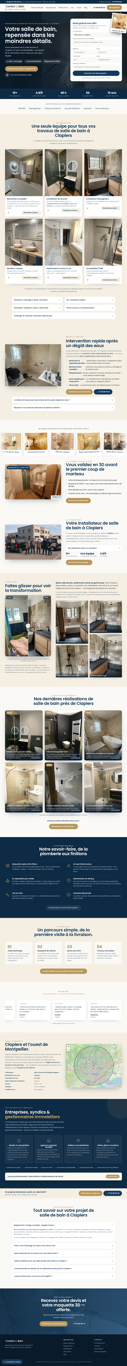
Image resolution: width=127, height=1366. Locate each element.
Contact (97, 1346)
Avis (72, 8)
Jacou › (8, 1084)
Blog (85, 8)
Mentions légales (100, 1352)
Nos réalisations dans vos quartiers (82, 548)
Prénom (75, 49)
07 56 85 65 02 (99, 1343)
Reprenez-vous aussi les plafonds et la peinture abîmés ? (37, 407)
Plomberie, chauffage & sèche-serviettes (31, 300)
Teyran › (37, 1075)
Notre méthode (37, 8)
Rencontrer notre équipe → (79, 562)
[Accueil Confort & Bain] (14, 1341)
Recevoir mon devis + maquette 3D (22, 69)
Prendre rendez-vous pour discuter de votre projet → (63, 971)
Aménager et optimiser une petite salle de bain (33, 316)
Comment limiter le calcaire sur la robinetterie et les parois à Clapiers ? (43, 1268)
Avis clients (67, 1352)
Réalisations (63, 8)
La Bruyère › (9, 1072)
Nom (98, 49)
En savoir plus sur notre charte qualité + (63, 908)
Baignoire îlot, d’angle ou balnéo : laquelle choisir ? (34, 1225)
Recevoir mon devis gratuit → (96, 73)
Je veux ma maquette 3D (78, 500)
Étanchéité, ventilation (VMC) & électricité (31, 308)
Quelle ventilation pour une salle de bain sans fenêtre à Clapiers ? (40, 1261)
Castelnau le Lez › (12, 1078)
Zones (79, 8)
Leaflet (109, 1086)
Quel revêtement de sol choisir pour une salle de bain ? (36, 1253)
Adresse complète (79, 63)
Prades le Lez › (10, 1090)
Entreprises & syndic (13, 1362)
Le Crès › (37, 1078)
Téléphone (76, 56)
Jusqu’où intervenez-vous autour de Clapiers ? (33, 1276)
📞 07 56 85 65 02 (103, 392)
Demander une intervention (79, 392)
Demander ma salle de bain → (63, 826)
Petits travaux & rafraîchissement (80, 308)
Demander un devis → (31, 213)
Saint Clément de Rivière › (15, 1081)
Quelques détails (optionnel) (83, 38)
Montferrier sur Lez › (12, 1075)
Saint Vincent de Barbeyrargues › (47, 1072)
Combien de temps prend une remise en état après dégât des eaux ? (42, 400)
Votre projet (77, 31)
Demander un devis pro (90, 1193)
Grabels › (8, 1087)
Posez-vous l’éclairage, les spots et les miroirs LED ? (35, 1245)
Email (98, 56)
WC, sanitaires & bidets (76, 300)
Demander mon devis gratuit (53, 1324)
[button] (68, 1046)
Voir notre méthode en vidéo (21, 75)
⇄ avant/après (36, 758)
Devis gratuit (114, 7)
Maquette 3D (51, 8)
